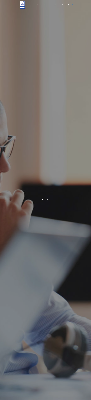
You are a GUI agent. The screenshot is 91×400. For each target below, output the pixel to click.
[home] (22, 5)
